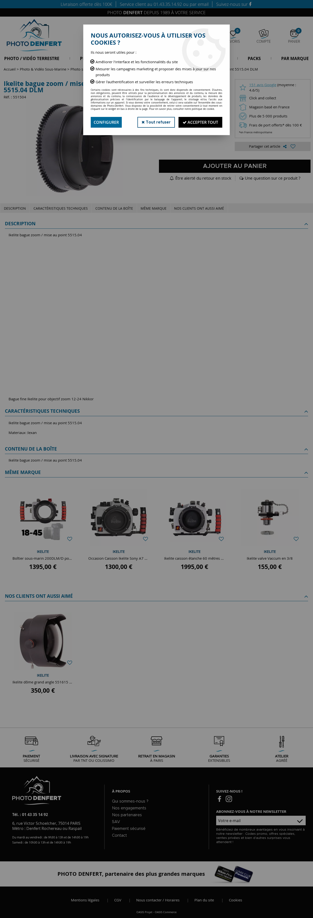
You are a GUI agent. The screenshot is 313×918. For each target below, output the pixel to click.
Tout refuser (158, 122)
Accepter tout (202, 122)
